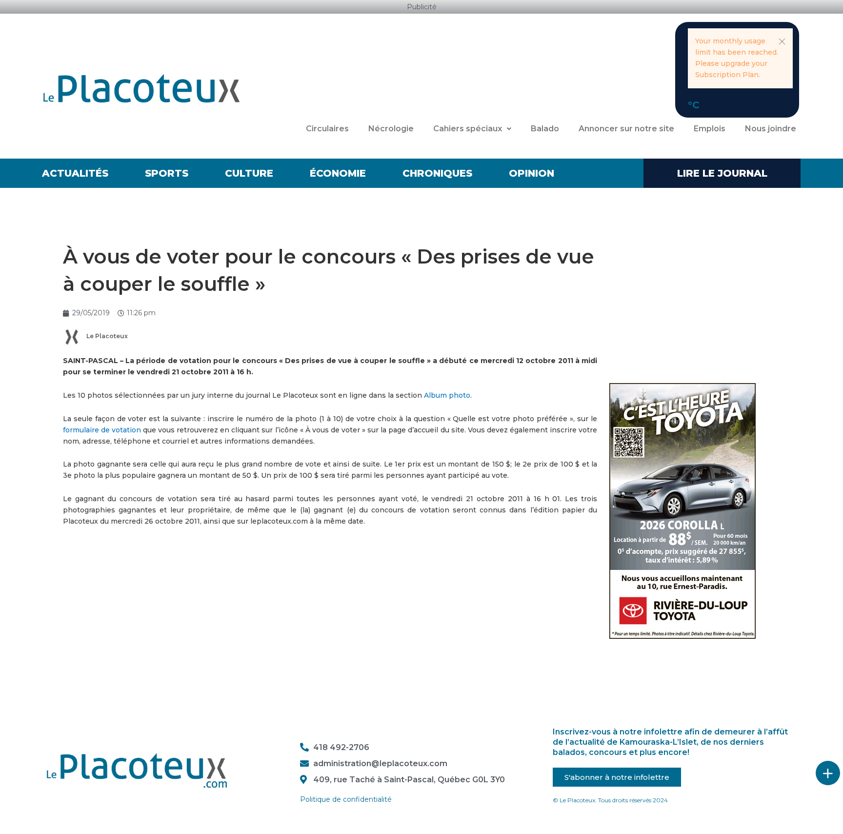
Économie (338, 173)
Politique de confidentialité (346, 799)
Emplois (709, 128)
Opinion (531, 173)
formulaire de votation (103, 430)
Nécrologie (391, 128)
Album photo (447, 395)
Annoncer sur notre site (626, 128)
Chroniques (437, 173)
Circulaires (327, 128)
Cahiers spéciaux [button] (467, 128)
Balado (545, 128)
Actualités (75, 173)
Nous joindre (770, 128)
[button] (782, 41)
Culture (249, 173)
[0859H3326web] (682, 510)
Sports (166, 173)
